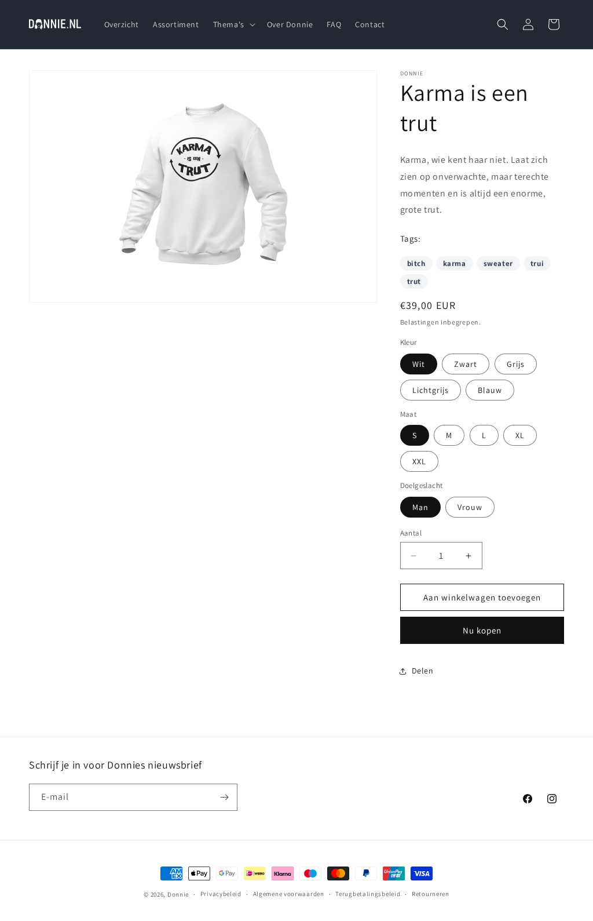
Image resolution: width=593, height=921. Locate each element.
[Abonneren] (224, 797)
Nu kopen (482, 630)
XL (520, 435)
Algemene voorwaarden (288, 894)
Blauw (490, 390)
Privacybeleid (220, 894)
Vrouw (469, 507)
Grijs (516, 364)
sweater (498, 263)
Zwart (465, 364)
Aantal (411, 533)
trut (414, 281)
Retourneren (430, 894)
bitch (416, 263)
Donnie (178, 894)
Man (420, 507)
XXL (419, 461)
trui (537, 263)
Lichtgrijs (430, 390)
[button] (233, 24)
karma (454, 263)
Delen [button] (423, 670)
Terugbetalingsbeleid (367, 894)
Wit (418, 364)
